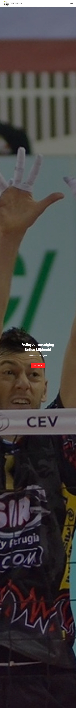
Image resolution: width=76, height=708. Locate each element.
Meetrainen (38, 365)
